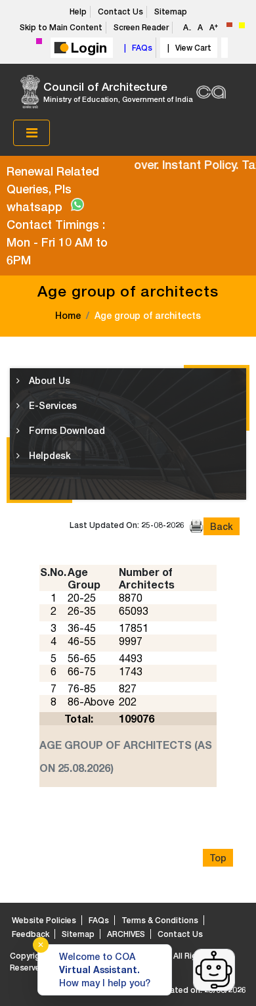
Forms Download (65, 430)
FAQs (99, 920)
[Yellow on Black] (242, 25)
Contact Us (120, 11)
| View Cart (187, 48)
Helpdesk (48, 455)
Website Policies (44, 920)
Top (217, 857)
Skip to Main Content (61, 27)
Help (78, 11)
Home (68, 315)
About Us (48, 380)
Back (221, 526)
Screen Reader (141, 27)
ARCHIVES (126, 934)
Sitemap (170, 11)
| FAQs (136, 48)
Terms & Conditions (159, 920)
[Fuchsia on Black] (39, 41)
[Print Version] (196, 526)
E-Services (51, 405)
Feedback (30, 934)
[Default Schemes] (229, 24)
